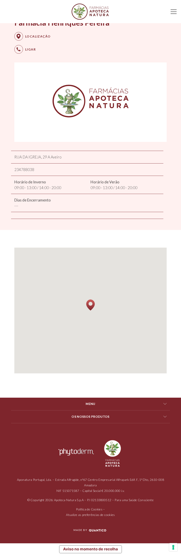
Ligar (30, 49)
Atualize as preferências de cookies (90, 515)
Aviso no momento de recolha (90, 549)
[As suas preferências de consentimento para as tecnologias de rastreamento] (173, 547)
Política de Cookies (89, 509)
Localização (38, 36)
